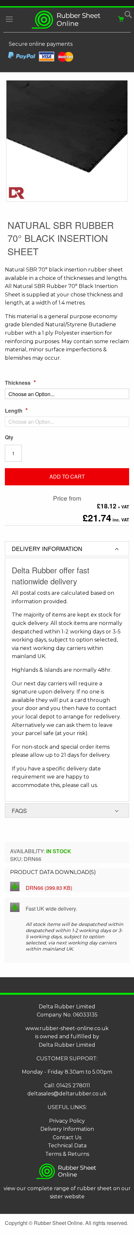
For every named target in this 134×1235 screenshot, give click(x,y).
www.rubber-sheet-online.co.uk (67, 1028)
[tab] (67, 548)
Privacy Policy (67, 1121)
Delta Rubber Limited (67, 1045)
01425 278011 (73, 1085)
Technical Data (67, 1145)
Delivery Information (67, 1129)
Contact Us (67, 1137)
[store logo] (67, 20)
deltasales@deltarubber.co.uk (67, 1094)
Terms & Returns (67, 1154)
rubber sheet (94, 1188)
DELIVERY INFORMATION (47, 548)
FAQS (19, 810)
